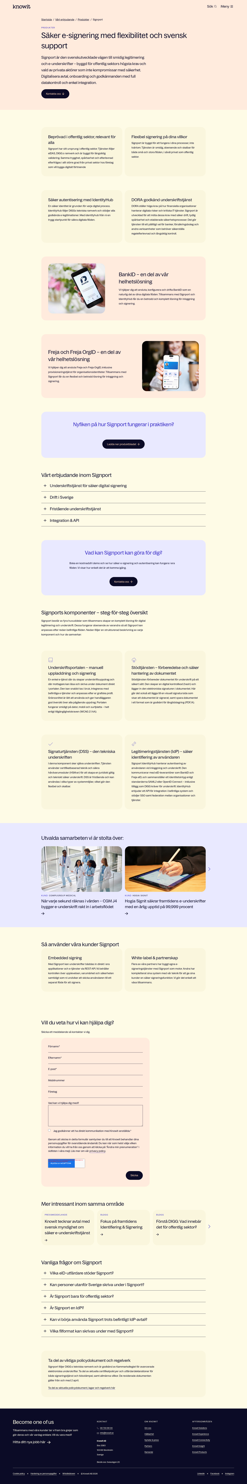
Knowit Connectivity (201, 1440)
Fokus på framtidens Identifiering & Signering (121, 1224)
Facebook (214, 1473)
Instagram (229, 1473)
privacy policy (97, 1151)
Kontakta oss (53, 93)
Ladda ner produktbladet (121, 444)
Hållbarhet (149, 1434)
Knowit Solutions (199, 1428)
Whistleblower (68, 1473)
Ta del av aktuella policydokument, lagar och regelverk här (81, 1387)
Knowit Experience (200, 1434)
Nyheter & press (152, 1440)
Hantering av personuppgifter (44, 1473)
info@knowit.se (107, 1433)
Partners (148, 1446)
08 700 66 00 (106, 1428)
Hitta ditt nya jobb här (29, 1442)
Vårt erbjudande (64, 19)
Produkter (83, 19)
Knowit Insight (198, 1446)
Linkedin (201, 1473)
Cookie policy (19, 1473)
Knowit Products (199, 1452)
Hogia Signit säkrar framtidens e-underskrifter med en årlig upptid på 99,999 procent (165, 904)
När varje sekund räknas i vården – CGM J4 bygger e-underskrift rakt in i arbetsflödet (79, 904)
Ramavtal (149, 1452)
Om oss (148, 1428)
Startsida (46, 19)
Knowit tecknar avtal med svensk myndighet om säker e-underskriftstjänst (67, 1227)
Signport (98, 19)
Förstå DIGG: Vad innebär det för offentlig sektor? (178, 1224)
